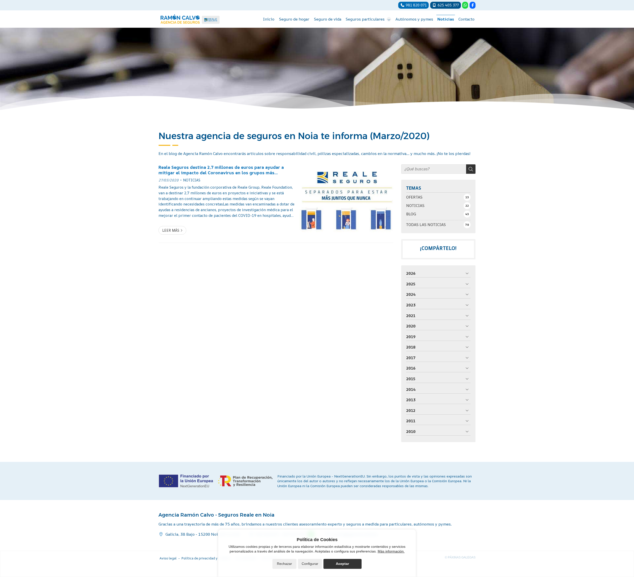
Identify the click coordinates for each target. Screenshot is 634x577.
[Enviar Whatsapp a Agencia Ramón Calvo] (465, 5)
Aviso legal (168, 558)
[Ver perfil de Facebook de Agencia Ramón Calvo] (473, 5)
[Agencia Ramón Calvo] (190, 19)
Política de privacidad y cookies (206, 558)
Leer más (170, 230)
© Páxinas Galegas (460, 557)
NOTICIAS (191, 180)
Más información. (391, 551)
